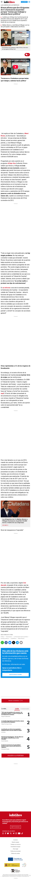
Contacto (15, 839)
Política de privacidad (16, 851)
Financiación (9, 636)
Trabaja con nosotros (16, 844)
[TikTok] (22, 833)
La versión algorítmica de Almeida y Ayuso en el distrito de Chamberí (12, 721)
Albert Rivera (21, 638)
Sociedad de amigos (15, 846)
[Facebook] (5, 833)
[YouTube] (19, 833)
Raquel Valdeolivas (5, 716)
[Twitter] (11, 833)
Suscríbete (24, 1)
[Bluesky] (8, 833)
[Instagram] (16, 833)
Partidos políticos (5, 638)
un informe (7, 288)
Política (2, 636)
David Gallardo (4, 741)
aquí (2, 393)
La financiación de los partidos (21, 636)
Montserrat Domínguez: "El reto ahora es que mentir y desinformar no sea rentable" (12, 738)
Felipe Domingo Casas (6, 724)
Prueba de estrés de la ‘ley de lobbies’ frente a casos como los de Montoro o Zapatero (11, 746)
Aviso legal (15, 849)
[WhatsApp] (3, 833)
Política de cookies (15, 853)
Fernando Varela (5, 749)
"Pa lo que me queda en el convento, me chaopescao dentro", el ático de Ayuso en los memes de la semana (12, 713)
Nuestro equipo (15, 842)
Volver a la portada (16, 755)
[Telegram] (13, 833)
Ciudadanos (13, 638)
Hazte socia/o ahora (15, 674)
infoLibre (3, 732)
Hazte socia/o (15, 827)
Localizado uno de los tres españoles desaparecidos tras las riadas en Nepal (11, 729)
